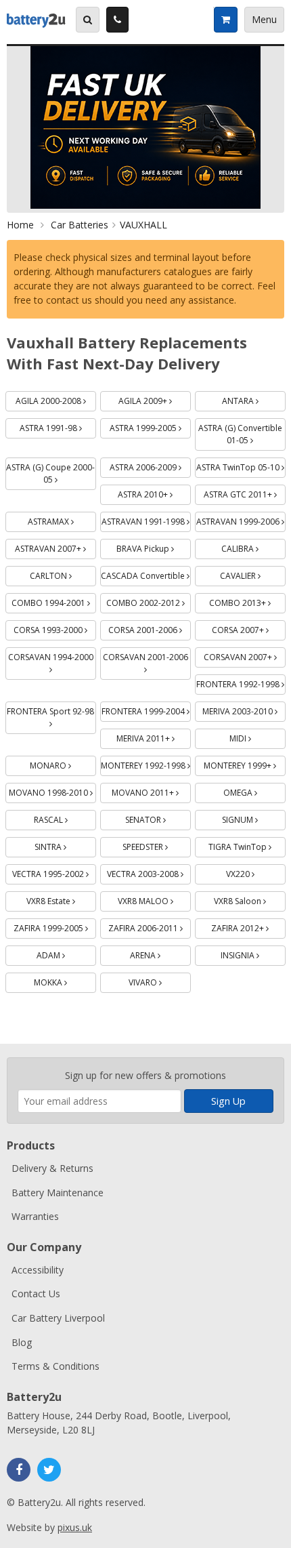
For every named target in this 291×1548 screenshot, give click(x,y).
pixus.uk (75, 1527)
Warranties (35, 1216)
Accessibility (38, 1269)
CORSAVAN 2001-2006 (147, 655)
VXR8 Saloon (250, 899)
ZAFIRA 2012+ (248, 926)
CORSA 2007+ (249, 628)
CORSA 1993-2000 (55, 628)
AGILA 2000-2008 (56, 399)
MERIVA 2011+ (153, 736)
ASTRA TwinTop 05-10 (241, 465)
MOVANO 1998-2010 (52, 790)
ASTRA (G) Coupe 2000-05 (50, 471)
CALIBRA (253, 546)
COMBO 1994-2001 (54, 601)
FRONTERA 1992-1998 (241, 682)
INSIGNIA (253, 953)
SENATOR (158, 818)
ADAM (66, 953)
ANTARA (254, 399)
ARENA (160, 953)
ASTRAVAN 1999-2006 (241, 519)
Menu (264, 19)
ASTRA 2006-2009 (150, 465)
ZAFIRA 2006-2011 (149, 926)
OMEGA (254, 790)
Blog (22, 1342)
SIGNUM (254, 818)
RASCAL (65, 818)
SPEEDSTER (156, 845)
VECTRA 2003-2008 (149, 872)
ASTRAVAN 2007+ (55, 546)
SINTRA (65, 845)
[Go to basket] (225, 20)
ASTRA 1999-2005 (150, 426)
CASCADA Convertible (146, 574)
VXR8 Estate (61, 899)
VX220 (256, 872)
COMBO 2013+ (247, 601)
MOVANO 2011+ (151, 790)
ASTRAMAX (62, 519)
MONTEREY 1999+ (245, 763)
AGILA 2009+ (154, 399)
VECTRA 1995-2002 (54, 872)
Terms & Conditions (55, 1366)
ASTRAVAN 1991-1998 (146, 519)
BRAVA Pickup (153, 546)
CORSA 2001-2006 (149, 628)
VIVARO (160, 980)
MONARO (63, 763)
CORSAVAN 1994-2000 (52, 655)
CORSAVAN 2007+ (245, 655)
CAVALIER (253, 574)
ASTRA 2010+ (154, 492)
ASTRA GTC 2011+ (245, 492)
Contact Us (36, 1293)
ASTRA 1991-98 (58, 426)
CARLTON (63, 574)
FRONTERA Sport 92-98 (51, 709)
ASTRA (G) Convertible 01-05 (242, 432)
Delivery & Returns (52, 1168)
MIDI (256, 736)
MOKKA (65, 980)
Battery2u (36, 20)
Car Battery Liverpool (58, 1317)
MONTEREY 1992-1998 (146, 763)
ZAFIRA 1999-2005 (55, 926)
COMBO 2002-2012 (148, 601)
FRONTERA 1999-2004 (146, 709)
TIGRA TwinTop (247, 845)
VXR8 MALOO (154, 899)
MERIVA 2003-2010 (244, 709)
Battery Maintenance (58, 1192)
